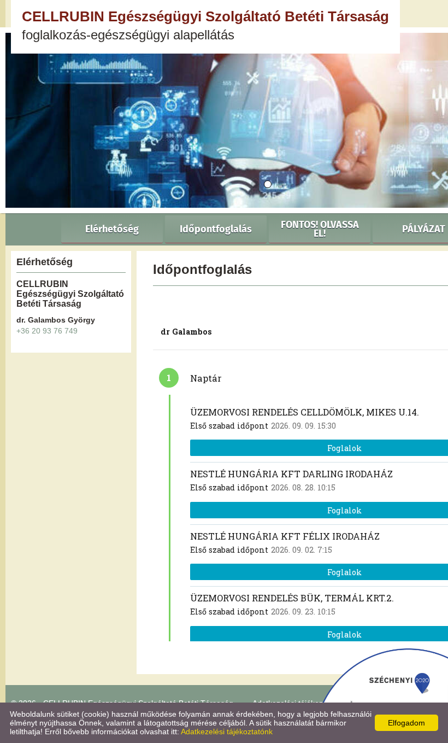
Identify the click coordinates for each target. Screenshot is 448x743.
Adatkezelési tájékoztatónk (227, 731)
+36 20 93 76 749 (47, 330)
